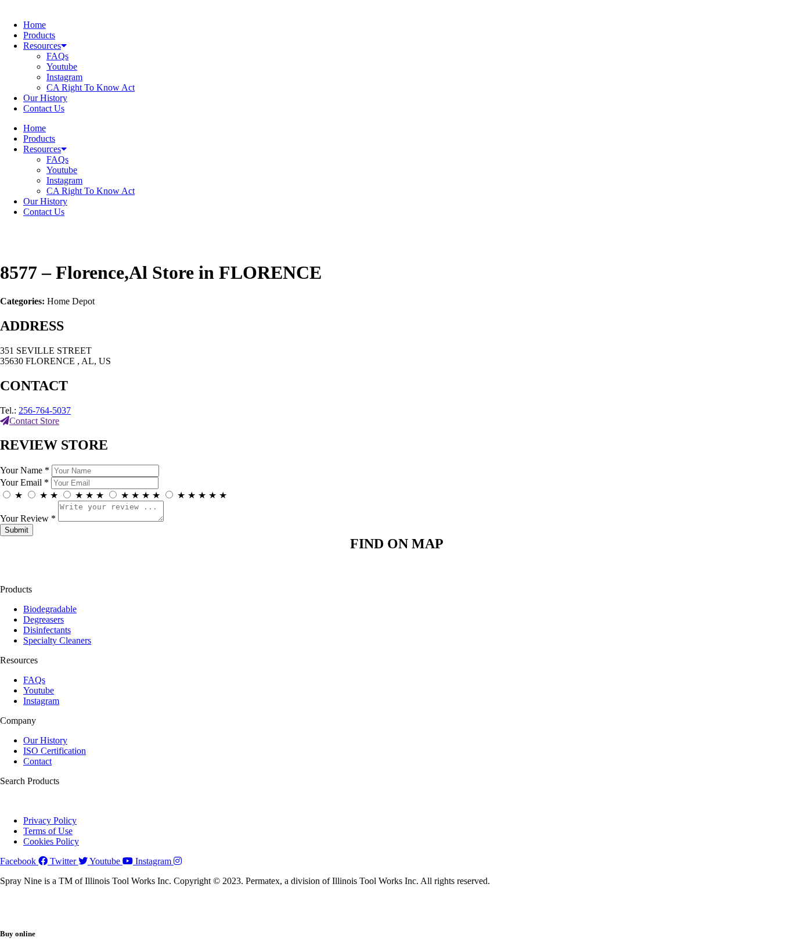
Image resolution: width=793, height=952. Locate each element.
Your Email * (24, 482)
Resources (42, 46)
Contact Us (43, 108)
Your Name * (24, 470)
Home (34, 25)
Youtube (61, 66)
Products (39, 35)
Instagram (64, 77)
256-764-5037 (45, 410)
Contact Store (34, 421)
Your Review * (28, 518)
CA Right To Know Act (90, 87)
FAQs (57, 56)
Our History (45, 98)
